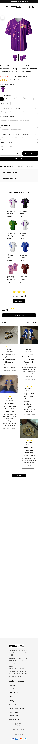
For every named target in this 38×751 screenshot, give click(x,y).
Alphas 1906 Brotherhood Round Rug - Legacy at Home (29, 468)
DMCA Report (19, 734)
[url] (17, 668)
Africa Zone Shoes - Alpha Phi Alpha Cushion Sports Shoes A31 (9, 370)
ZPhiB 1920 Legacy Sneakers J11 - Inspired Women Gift (29, 379)
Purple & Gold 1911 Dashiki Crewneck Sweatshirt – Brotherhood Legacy (29, 415)
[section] (17, 80)
